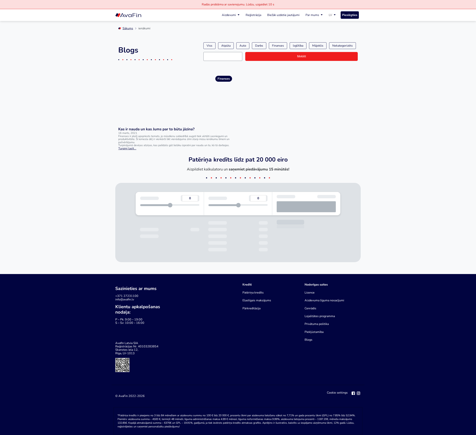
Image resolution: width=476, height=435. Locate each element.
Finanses (278, 46)
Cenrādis (310, 308)
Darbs (259, 46)
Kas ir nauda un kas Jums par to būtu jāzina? (156, 129)
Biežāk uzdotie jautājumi (283, 15)
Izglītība (298, 46)
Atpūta (226, 46)
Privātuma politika (317, 324)
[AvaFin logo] (128, 15)
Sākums (128, 28)
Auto (242, 46)
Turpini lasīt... (127, 148)
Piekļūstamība (314, 332)
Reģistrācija (253, 15)
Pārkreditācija (251, 308)
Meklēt (301, 56)
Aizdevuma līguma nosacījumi (324, 300)
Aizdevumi (229, 15)
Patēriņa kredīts (253, 292)
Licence (310, 292)
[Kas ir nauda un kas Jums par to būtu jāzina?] (175, 97)
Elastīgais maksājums (256, 300)
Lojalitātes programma (320, 316)
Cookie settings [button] (337, 393)
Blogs (308, 339)
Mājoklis (317, 46)
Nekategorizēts (342, 46)
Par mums (312, 15)
